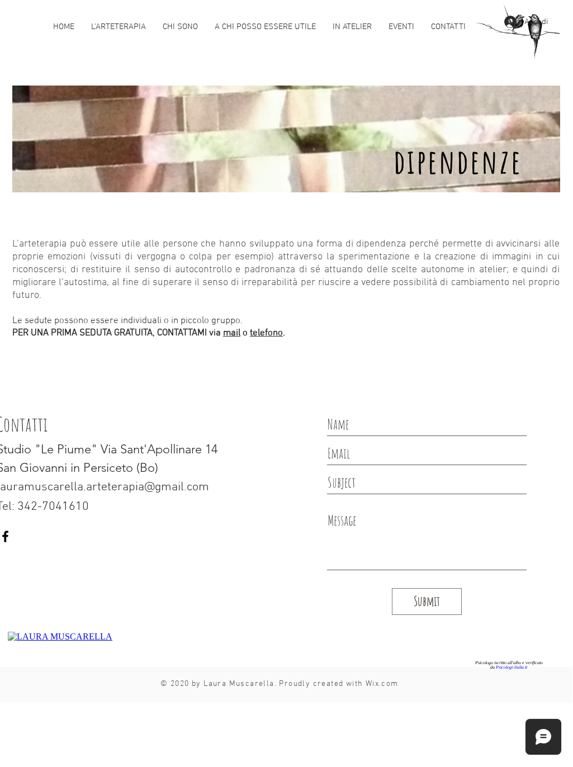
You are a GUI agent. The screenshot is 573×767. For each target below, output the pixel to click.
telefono (266, 333)
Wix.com (382, 684)
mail (231, 333)
